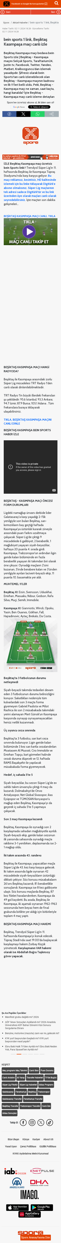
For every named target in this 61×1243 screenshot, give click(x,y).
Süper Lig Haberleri (28, 1085)
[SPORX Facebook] (23, 1122)
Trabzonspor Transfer (30, 1106)
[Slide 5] (42, 1054)
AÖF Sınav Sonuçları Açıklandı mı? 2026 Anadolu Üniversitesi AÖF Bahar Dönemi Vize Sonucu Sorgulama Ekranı (26, 1025)
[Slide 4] (36, 1054)
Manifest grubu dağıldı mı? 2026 (17, 1017)
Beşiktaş (32, 1092)
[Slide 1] (19, 1054)
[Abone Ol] (19, 106)
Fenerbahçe (21, 1092)
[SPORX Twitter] (41, 1122)
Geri (7, 12)
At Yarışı (21, 1077)
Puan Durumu (47, 1070)
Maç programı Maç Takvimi (14, 1070)
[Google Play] (41, 1207)
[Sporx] (6, 4)
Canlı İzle (46, 1106)
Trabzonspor (44, 1092)
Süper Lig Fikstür (10, 1085)
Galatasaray (8, 1092)
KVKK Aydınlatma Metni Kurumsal (30, 1153)
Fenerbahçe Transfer (33, 1099)
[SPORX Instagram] (32, 1122)
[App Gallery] (29, 1214)
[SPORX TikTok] (49, 1122)
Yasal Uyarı (11, 1146)
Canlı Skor (34, 1070)
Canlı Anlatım (8, 1077)
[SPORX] (30, 1234)
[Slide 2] (24, 1054)
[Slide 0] (13, 1054)
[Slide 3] (30, 1054)
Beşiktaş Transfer (10, 1106)
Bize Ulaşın (13, 1139)
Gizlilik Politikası (47, 1146)
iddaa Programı (46, 1085)
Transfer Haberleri (35, 1077)
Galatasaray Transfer (12, 1099)
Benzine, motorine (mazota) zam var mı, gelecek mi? (28, 1033)
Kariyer (36, 1139)
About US (48, 1139)
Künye (26, 1139)
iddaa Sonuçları (9, 1113)
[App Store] (17, 1207)
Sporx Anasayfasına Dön (35, 1237)
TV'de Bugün (51, 1077)
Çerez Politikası (28, 1146)
